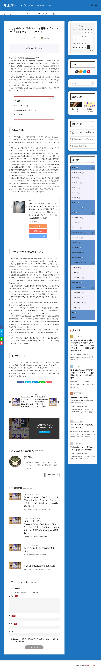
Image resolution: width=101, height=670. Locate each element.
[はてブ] (1, 335)
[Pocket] (1, 343)
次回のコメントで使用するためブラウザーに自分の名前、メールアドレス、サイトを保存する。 (35, 640)
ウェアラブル (28, 494)
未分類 (75, 317)
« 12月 (74, 50)
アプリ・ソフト (80, 302)
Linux (77, 222)
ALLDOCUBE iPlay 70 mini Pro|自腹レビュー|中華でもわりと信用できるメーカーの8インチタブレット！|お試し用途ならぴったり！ (82, 345)
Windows (78, 227)
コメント (12, 596)
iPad (76, 178)
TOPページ (8, 14)
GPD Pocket (78, 217)
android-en (78, 237)
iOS (76, 272)
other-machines (77, 207)
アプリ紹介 (76, 247)
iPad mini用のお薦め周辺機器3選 (39, 566)
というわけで (19, 114)
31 (88, 47)
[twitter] (85, 71)
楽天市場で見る (38, 231)
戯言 (74, 312)
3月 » (91, 50)
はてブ (36, 382)
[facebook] (1, 327)
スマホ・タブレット (19, 14)
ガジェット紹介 (22, 38)
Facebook (21, 382)
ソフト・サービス (78, 287)
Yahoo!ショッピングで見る (38, 236)
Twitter (29, 382)
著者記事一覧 (51, 474)
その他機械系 (77, 282)
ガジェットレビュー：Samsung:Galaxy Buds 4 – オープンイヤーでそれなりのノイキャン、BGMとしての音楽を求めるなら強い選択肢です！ (41, 527)
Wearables (76, 242)
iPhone (77, 188)
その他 (77, 197)
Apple (75, 168)
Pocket (49, 382)
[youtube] (88, 71)
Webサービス (79, 292)
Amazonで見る (38, 226)
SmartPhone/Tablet (78, 232)
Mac (76, 192)
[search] (93, 83)
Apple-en (75, 202)
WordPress (78, 297)
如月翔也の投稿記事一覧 (79, 146)
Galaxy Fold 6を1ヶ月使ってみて (26, 110)
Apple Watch (78, 172)
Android (29, 14)
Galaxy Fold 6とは (21, 106)
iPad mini (27, 563)
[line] (1, 339)
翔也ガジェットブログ (27, 5)
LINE (43, 382)
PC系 (75, 212)
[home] (77, 71)
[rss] (81, 71)
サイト (11, 631)
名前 (10, 616)
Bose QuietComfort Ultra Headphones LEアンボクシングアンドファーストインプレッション (41, 402)
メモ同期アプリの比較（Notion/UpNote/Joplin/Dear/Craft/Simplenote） (82, 400)
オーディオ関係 (77, 252)
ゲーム (77, 307)
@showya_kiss (30, 58)
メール (11, 623)
